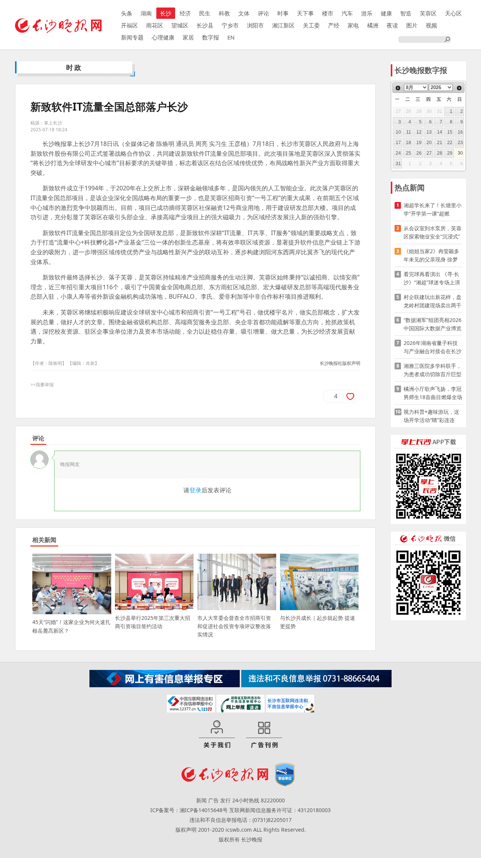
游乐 (366, 13)
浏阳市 (255, 25)
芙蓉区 (428, 13)
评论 (263, 13)
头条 (126, 13)
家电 (353, 25)
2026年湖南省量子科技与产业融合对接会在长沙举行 (432, 347)
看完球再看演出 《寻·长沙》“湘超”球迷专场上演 (432, 278)
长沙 (165, 13)
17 (398, 142)
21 (439, 142)
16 (460, 132)
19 (419, 142)
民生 (204, 13)
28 (439, 153)
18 (408, 142)
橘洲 (372, 25)
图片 (411, 25)
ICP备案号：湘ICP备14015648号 (189, 810)
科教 (224, 13)
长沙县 (205, 25)
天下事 (305, 13)
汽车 (347, 13)
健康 (386, 13)
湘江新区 (283, 25)
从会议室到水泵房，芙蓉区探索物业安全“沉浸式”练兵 (432, 233)
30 (460, 153)
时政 (74, 67)
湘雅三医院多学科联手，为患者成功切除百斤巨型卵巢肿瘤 (432, 370)
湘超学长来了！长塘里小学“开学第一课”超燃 (432, 209)
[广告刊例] (264, 734)
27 (429, 153)
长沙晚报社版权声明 (340, 363)
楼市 (327, 13)
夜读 (392, 25)
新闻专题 (132, 37)
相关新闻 (44, 540)
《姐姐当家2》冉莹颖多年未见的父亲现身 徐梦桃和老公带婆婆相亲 (431, 256)
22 (449, 142)
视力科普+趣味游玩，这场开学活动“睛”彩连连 (431, 416)
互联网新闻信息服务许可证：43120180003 (280, 810)
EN (230, 37)
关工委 (311, 25)
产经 (333, 25)
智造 (405, 13)
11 (408, 132)
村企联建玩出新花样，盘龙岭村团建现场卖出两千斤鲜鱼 (432, 301)
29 (449, 153)
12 (419, 132)
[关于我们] (217, 734)
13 (429, 132)
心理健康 (163, 37)
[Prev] (397, 88)
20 (429, 142)
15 (449, 132)
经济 (185, 13)
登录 (195, 490)
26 (419, 153)
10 (398, 132)
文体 (244, 13)
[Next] (459, 88)
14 (439, 132)
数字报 (210, 37)
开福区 (129, 25)
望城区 (179, 25)
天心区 (453, 13)
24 (398, 153)
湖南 (146, 13)
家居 (188, 37)
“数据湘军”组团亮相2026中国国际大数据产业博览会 (432, 324)
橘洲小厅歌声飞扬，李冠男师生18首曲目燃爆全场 (433, 393)
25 (408, 153)
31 (398, 163)
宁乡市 (230, 25)
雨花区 (154, 25)
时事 (283, 13)
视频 (431, 25)
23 (460, 142)
